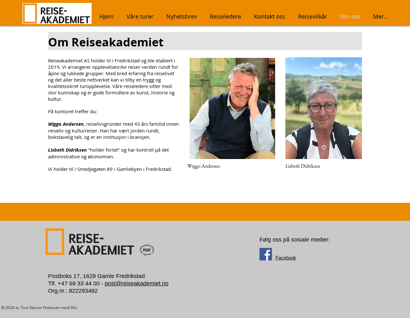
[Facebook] (265, 254)
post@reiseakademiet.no (136, 283)
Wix (73, 307)
